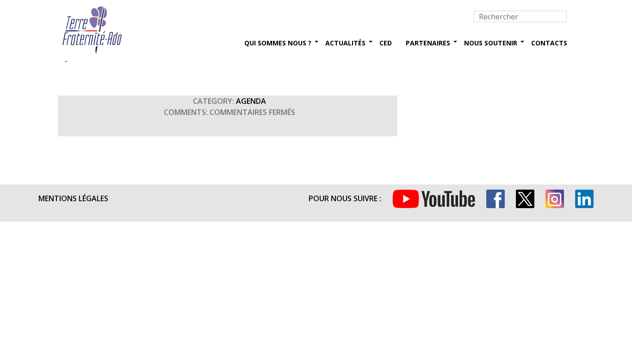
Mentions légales (73, 198)
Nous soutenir (490, 42)
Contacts (549, 42)
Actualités (345, 42)
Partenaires (428, 42)
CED (385, 42)
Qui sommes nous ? (277, 42)
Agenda (251, 101)
